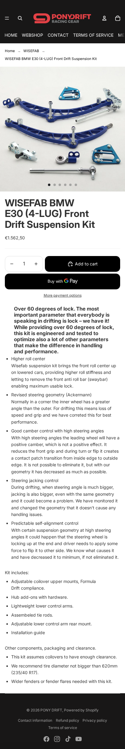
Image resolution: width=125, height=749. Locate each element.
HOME (11, 35)
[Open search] (20, 18)
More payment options (63, 295)
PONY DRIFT (51, 710)
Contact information (35, 720)
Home (10, 51)
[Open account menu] (104, 18)
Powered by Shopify (81, 710)
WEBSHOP (32, 35)
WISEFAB (31, 51)
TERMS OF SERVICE (93, 35)
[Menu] (7, 18)
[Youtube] (78, 739)
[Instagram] (57, 739)
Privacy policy (95, 720)
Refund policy (67, 720)
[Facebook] (46, 739)
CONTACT (58, 35)
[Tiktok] (68, 739)
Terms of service (62, 727)
